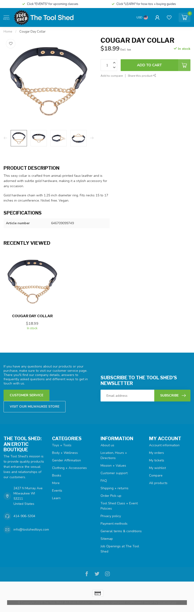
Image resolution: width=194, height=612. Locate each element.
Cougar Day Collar (32, 32)
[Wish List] (169, 17)
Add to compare (112, 76)
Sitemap (107, 538)
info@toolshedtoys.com (31, 529)
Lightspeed (117, 602)
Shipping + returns (114, 488)
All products (158, 483)
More (56, 483)
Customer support (114, 473)
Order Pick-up (111, 496)
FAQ (104, 480)
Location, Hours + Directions (114, 455)
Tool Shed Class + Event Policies (119, 506)
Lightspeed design (140, 602)
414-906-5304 (24, 516)
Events (57, 490)
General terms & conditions (121, 531)
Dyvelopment (167, 602)
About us (107, 445)
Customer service (26, 395)
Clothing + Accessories (69, 468)
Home (8, 32)
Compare (156, 475)
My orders (156, 453)
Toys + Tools (61, 445)
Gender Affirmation (66, 460)
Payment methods (114, 523)
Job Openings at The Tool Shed (120, 549)
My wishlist (157, 468)
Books (56, 475)
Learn (56, 498)
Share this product (140, 76)
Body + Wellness (65, 453)
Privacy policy (111, 516)
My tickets (156, 460)
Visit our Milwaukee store (34, 406)
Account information (164, 445)
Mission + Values (113, 465)
